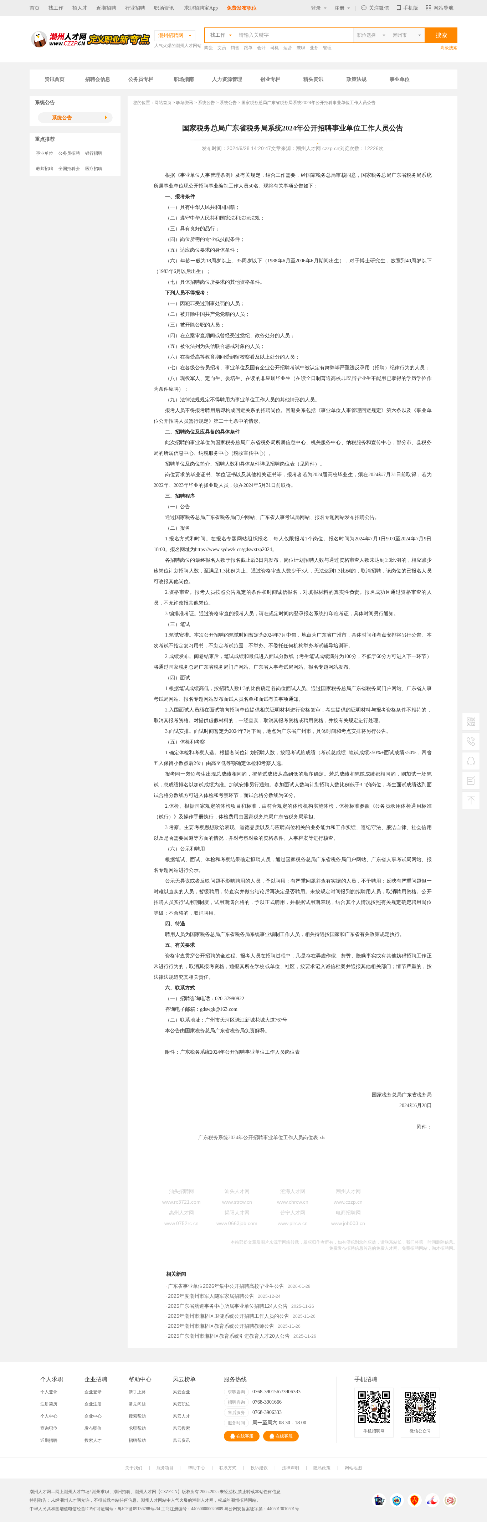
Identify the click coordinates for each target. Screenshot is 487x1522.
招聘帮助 (137, 1440)
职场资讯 (164, 8)
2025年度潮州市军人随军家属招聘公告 (211, 1296)
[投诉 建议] (471, 783)
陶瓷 (208, 47)
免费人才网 (387, 1248)
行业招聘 (135, 8)
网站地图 (353, 1467)
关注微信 (379, 8)
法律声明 (290, 1467)
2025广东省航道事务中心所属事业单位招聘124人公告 (228, 1306)
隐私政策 (321, 1467)
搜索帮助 (137, 1416)
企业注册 (93, 1404)
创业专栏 (270, 79)
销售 (235, 47)
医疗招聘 (93, 168)
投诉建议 (259, 1467)
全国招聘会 (69, 168)
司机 (274, 47)
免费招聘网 (412, 1248)
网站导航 (443, 8)
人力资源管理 (227, 79)
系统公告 (62, 117)
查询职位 (48, 1428)
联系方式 (227, 1467)
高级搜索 (448, 47)
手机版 (410, 8)
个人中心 (48, 1416)
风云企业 (181, 1391)
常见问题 (137, 1404)
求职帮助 (137, 1428)
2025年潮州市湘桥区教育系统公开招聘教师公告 (221, 1326)
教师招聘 (44, 168)
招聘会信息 (97, 79)
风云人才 (181, 1416)
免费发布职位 (242, 8)
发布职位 (93, 1428)
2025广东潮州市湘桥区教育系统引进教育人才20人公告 (229, 1336)
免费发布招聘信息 (346, 1248)
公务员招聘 (69, 153)
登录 (316, 8)
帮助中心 (196, 1467)
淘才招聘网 (442, 1248)
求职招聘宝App (201, 8)
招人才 (79, 8)
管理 (327, 47)
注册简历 (48, 1404)
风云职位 (181, 1404)
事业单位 (400, 79)
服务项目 (165, 1467)
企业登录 (93, 1391)
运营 (287, 47)
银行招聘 (93, 153)
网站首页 (162, 102)
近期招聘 (106, 8)
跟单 (248, 47)
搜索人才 (93, 1440)
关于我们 (133, 1467)
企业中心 (93, 1416)
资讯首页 (55, 79)
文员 (221, 47)
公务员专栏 (140, 79)
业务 (314, 47)
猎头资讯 (313, 79)
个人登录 (48, 1391)
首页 (35, 8)
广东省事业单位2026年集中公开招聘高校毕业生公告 (226, 1286)
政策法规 (356, 79)
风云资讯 (181, 1440)
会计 (261, 47)
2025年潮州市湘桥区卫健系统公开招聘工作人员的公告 (228, 1316)
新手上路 (137, 1391)
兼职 (301, 47)
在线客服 (244, 1436)
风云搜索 (181, 1428)
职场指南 (184, 79)
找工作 (55, 8)
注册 (339, 8)
